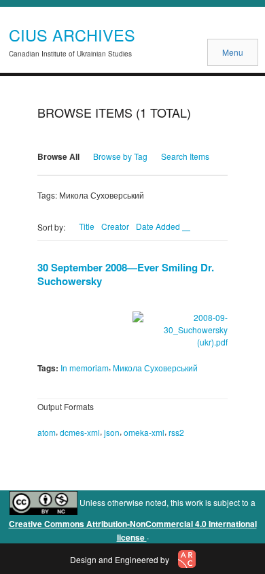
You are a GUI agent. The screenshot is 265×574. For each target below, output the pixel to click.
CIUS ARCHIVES (72, 34)
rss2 (176, 432)
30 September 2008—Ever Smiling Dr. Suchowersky (125, 274)
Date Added (159, 226)
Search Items (185, 156)
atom (46, 432)
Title (86, 226)
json (112, 432)
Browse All (58, 156)
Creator (115, 226)
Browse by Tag (120, 156)
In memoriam (84, 367)
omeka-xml (144, 432)
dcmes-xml (80, 432)
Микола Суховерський (155, 367)
